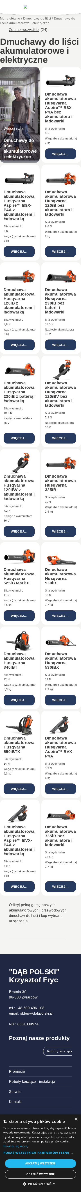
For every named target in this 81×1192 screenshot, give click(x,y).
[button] (40, 1152)
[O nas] (68, 6)
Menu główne (10, 18)
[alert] (40, 1153)
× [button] (76, 1119)
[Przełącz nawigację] (11, 6)
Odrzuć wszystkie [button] (40, 1174)
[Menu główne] (40, 7)
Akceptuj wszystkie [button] (40, 1163)
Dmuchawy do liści (37, 18)
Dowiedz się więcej (15, 1146)
